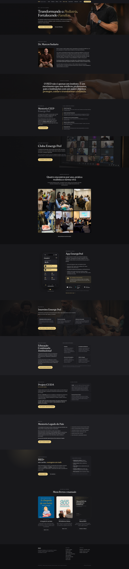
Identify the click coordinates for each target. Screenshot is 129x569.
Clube (61, 1)
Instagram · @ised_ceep (83, 552)
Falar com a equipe (87, 1)
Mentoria (52, 1)
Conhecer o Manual (82, 528)
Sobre (49, 1)
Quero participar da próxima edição (64, 236)
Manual (57, 1)
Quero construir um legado (44, 441)
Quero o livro (46, 529)
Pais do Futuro (68, 559)
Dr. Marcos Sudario (69, 549)
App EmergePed (68, 555)
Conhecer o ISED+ (42, 474)
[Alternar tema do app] (50, 289)
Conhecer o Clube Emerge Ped (45, 26)
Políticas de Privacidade (87, 565)
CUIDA (80, 1)
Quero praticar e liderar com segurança (46, 328)
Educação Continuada (69, 556)
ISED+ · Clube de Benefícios (70, 553)
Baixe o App (65, 1)
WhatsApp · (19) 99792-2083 (85, 549)
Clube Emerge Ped (69, 552)
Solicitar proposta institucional (45, 367)
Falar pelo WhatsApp (59, 26)
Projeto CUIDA (68, 558)
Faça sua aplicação (43, 127)
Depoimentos (71, 1)
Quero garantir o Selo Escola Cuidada (46, 406)
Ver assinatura (52, 474)
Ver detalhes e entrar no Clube (45, 159)
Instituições (76, 1)
